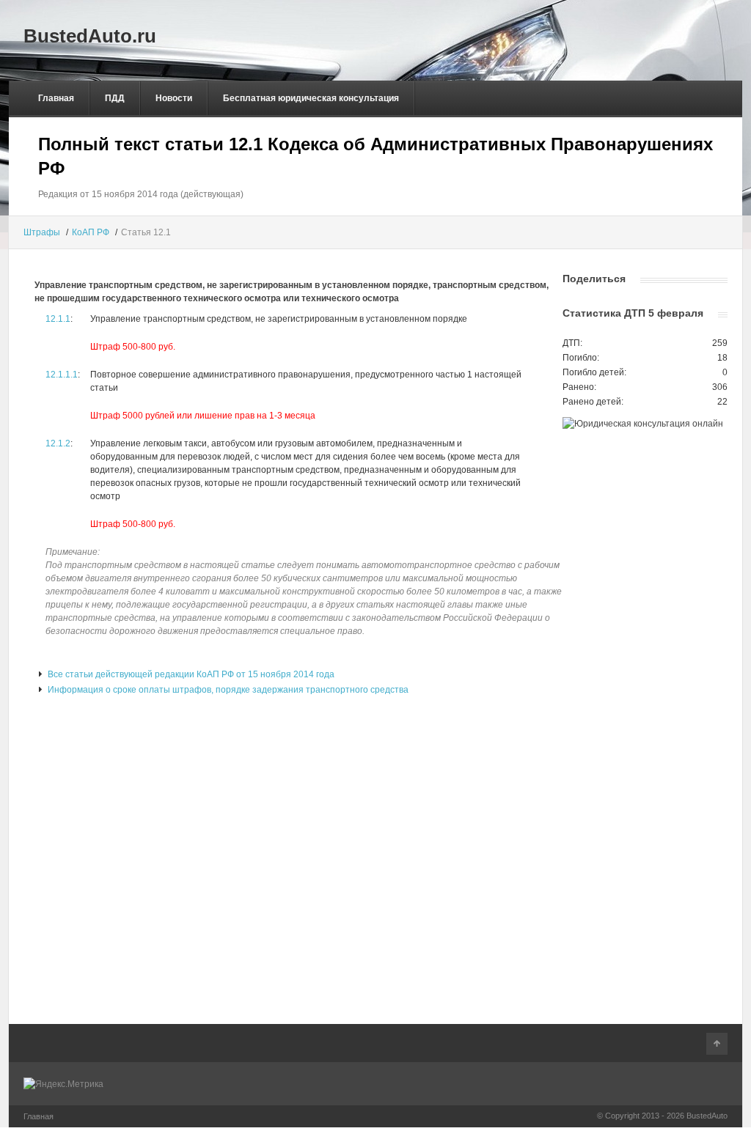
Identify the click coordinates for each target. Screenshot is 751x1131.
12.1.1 (57, 319)
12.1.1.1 (61, 374)
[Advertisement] (285, 262)
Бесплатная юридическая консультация (311, 98)
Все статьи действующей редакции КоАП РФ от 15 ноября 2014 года (189, 674)
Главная (56, 98)
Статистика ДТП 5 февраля (633, 313)
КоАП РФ (90, 232)
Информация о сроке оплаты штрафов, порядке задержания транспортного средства (227, 690)
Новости (173, 98)
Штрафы (41, 232)
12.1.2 (57, 443)
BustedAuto (707, 1115)
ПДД (115, 98)
